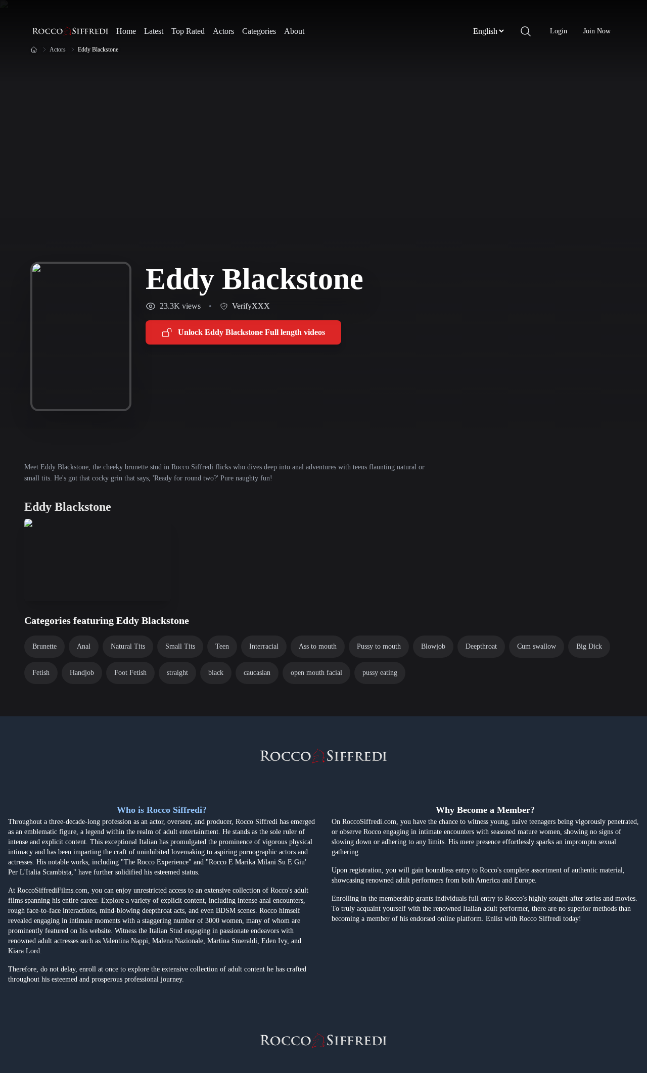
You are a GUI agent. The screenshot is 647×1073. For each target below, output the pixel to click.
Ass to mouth (318, 646)
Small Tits (180, 646)
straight (177, 672)
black (215, 672)
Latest (153, 31)
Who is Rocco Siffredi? (162, 810)
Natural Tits (128, 646)
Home (126, 31)
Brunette (44, 646)
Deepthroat (481, 646)
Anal (83, 646)
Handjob (82, 672)
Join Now (597, 31)
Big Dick (589, 646)
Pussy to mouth (379, 646)
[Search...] (526, 31)
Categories (259, 31)
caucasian (257, 672)
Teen (222, 646)
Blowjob (433, 646)
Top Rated (188, 31)
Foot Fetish (130, 672)
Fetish (41, 672)
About (294, 31)
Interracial (264, 646)
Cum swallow (536, 646)
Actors (223, 31)
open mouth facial (316, 672)
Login (558, 31)
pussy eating (379, 672)
